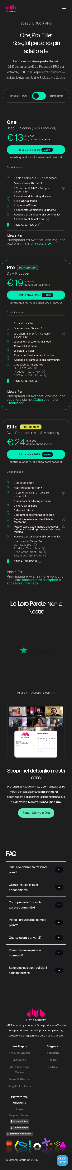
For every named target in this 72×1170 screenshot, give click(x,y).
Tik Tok (52, 1060)
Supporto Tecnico (19, 1115)
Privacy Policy (20, 1121)
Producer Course (19, 1053)
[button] (63, 8)
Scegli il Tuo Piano (19, 1086)
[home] (12, 8)
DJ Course (19, 1060)
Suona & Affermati (19, 1079)
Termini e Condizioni (20, 1133)
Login (19, 1109)
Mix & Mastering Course (19, 1069)
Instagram (52, 1053)
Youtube (52, 1067)
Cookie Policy (21, 1127)
